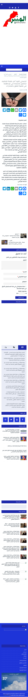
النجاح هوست (13, 695)
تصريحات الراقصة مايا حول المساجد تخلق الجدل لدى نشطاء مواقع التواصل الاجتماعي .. (14, 451)
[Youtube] (15, 7)
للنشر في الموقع (23, 663)
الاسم (25, 272)
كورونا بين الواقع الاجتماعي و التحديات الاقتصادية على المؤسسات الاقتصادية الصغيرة (10, 431)
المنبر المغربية (22, 90)
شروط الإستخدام (23, 660)
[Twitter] (12, 7)
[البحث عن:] (14, 70)
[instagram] (9, 7)
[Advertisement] (14, 47)
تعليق (25, 260)
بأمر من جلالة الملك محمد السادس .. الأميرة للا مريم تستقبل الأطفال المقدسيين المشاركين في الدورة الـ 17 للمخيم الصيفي (14, 354)
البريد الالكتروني (22, 277)
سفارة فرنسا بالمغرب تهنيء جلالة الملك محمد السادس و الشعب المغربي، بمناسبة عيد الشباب (14, 399)
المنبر (25, 650)
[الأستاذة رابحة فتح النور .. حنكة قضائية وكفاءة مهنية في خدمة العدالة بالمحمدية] (24, 525)
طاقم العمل (24, 654)
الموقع (24, 281)
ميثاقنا (25, 656)
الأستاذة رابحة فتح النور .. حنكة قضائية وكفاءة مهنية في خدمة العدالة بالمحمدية (14, 359)
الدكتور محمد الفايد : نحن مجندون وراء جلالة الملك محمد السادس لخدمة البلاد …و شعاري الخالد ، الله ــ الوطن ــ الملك (10, 439)
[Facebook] (18, 7)
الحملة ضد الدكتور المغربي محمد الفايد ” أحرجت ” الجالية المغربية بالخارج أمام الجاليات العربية (11, 457)
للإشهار (25, 665)
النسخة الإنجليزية (23, 670)
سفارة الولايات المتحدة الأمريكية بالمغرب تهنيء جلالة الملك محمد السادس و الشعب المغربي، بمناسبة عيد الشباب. (15, 405)
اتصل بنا (25, 658)
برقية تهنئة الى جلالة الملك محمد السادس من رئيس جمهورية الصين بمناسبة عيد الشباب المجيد (14, 370)
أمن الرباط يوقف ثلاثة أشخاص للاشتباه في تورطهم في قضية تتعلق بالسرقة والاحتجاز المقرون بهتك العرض (15, 388)
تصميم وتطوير (22, 695)
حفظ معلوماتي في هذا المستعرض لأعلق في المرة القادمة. (14, 287)
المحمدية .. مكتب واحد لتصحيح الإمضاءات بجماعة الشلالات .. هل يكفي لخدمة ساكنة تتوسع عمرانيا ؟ (15, 393)
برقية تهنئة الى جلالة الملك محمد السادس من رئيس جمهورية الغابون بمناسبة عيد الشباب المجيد (14, 364)
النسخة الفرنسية (23, 668)
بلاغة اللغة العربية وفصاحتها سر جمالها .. (17, 446)
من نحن (25, 652)
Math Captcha (22, 291)
